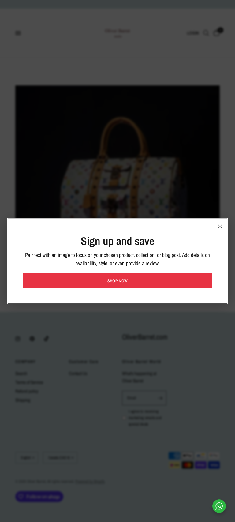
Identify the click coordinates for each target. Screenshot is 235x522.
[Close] (220, 226)
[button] (117, 280)
